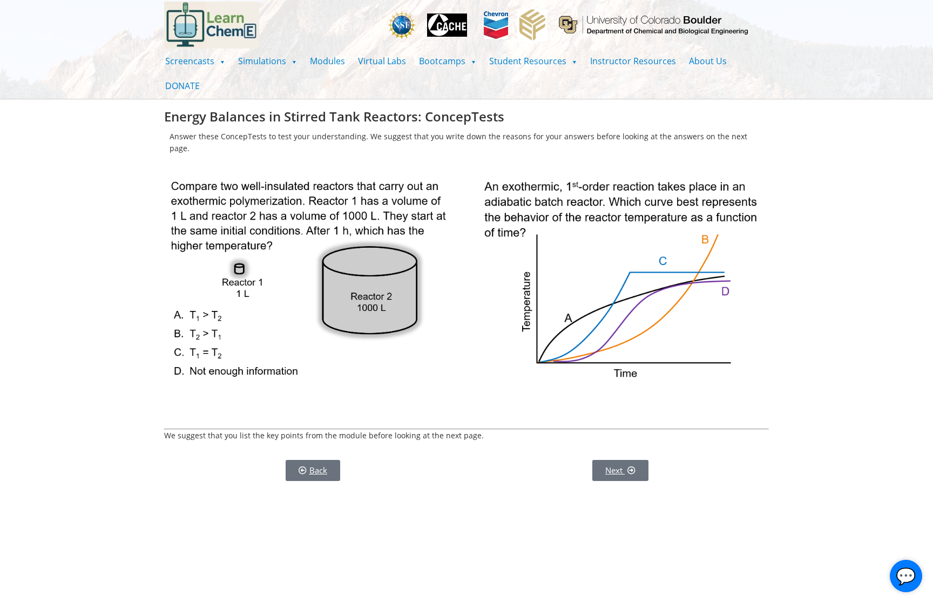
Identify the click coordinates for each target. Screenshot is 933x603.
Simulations (267, 61)
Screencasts (195, 61)
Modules (327, 61)
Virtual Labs (382, 61)
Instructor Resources (633, 61)
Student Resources (533, 61)
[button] (195, 61)
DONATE (182, 86)
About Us (708, 61)
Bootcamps (447, 61)
